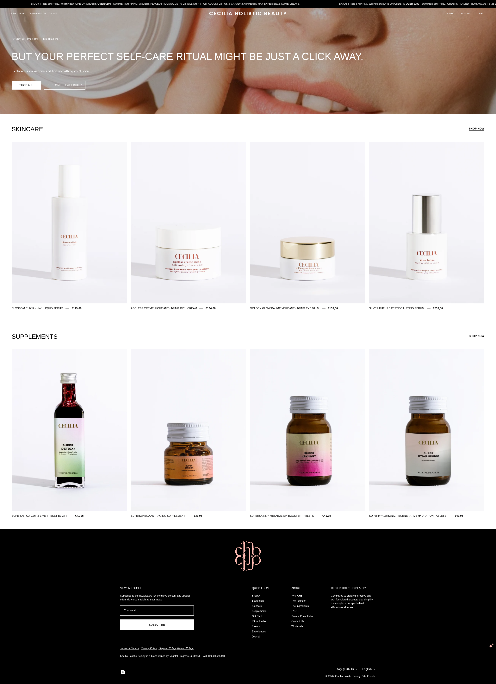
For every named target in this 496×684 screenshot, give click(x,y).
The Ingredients (300, 605)
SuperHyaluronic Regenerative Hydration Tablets (407, 515)
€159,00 (333, 308)
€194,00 (211, 308)
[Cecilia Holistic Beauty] (248, 13)
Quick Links (260, 588)
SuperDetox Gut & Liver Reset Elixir (39, 515)
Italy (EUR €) (345, 669)
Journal (256, 636)
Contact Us (297, 621)
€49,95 (459, 515)
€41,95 (79, 515)
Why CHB (296, 595)
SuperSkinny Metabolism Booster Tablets (282, 515)
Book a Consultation (302, 616)
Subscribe (157, 624)
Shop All (26, 85)
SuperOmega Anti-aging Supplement (158, 515)
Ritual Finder (259, 621)
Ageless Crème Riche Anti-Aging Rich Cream (164, 308)
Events (256, 626)
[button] (451, 13)
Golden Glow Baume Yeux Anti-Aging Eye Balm (284, 308)
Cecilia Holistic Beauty (347, 676)
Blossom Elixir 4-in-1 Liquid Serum (37, 308)
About (296, 588)
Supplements (259, 611)
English (367, 669)
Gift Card (257, 616)
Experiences (259, 631)
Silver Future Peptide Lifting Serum (396, 308)
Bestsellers (258, 600)
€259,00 (438, 308)
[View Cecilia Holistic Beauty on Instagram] (123, 672)
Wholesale (297, 626)
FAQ (293, 611)
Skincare (257, 605)
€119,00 (77, 308)
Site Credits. (369, 676)
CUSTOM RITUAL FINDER (64, 85)
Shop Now (476, 128)
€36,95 (198, 515)
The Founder (298, 600)
